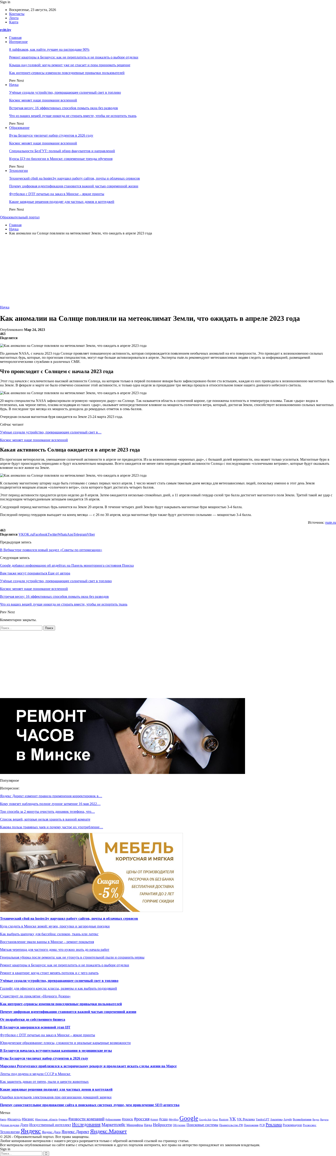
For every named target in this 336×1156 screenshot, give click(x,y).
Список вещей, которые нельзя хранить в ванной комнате (45, 819)
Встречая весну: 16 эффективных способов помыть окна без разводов (63, 108)
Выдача (324, 1119)
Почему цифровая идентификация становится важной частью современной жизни (73, 186)
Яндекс (31, 1131)
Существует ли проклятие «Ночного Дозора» (35, 996)
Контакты (16, 14)
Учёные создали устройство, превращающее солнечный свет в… (50, 432)
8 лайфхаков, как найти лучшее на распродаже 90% (49, 49)
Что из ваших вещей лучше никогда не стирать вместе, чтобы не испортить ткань (72, 116)
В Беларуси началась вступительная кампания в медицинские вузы (56, 1050)
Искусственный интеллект (50, 1125)
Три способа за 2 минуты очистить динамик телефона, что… (47, 811)
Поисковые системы (202, 1125)
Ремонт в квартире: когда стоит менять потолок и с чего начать (49, 973)
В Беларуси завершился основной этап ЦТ (35, 1027)
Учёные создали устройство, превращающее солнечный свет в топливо (65, 92)
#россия (141, 1118)
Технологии (18, 171)
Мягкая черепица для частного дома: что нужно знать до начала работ (54, 949)
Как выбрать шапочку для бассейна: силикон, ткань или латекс (49, 934)
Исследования (86, 1124)
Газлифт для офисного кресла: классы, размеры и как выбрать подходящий (58, 988)
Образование (19, 128)
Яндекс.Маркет (108, 1131)
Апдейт (287, 1119)
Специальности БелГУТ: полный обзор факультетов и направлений (62, 151)
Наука (14, 85)
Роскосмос (309, 1125)
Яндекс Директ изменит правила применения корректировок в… (51, 796)
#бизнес (28, 1119)
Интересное (18, 42)
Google (188, 1118)
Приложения (251, 1125)
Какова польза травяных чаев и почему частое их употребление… (51, 827)
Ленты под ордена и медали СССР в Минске (35, 1074)
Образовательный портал (20, 217)
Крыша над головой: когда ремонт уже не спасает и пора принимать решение (69, 65)
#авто (3, 1119)
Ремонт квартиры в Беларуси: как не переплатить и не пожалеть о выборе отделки (73, 57)
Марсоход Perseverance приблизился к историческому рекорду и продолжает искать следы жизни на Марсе (88, 1066)
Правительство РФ (231, 1125)
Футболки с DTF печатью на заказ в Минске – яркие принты (56, 194)
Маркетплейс (113, 1124)
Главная (15, 38)
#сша (163, 1119)
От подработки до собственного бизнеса (32, 1019)
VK (232, 1118)
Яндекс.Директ (75, 1131)
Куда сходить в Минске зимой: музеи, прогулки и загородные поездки (55, 926)
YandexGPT (262, 1119)
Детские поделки (9, 1125)
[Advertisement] (168, 271)
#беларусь (14, 1119)
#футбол (174, 1119)
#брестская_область (46, 1119)
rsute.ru (330, 522)
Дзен (24, 1125)
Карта (13, 22)
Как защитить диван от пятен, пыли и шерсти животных (44, 1082)
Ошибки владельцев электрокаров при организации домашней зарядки (56, 1097)
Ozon (215, 1119)
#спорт (154, 1119)
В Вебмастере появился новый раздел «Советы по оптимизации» (51, 550)
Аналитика (276, 1119)
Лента (14, 18)
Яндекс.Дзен (51, 1132)
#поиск (127, 1119)
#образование (113, 1119)
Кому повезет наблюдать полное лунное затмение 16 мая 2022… (50, 804)
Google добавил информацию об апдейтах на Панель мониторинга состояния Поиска (67, 565)
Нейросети (162, 1124)
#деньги (63, 1119)
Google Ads (205, 1119)
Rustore (224, 1119)
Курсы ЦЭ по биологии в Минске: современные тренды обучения (60, 159)
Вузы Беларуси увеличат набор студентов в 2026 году (51, 135)
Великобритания (302, 1119)
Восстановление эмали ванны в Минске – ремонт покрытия (47, 942)
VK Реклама (246, 1119)
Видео (315, 1119)
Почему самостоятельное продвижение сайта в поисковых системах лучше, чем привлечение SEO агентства (89, 1105)
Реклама (274, 1124)
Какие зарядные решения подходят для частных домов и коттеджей (61, 202)
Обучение (179, 1125)
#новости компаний (86, 1118)
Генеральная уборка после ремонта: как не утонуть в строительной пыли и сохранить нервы (72, 957)
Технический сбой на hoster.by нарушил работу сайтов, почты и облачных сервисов (74, 178)
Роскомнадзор (292, 1125)
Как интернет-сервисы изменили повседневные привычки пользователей (67, 73)
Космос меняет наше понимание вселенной (43, 100)
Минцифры (134, 1125)
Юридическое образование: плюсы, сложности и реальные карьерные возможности (65, 1043)
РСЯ (262, 1125)
